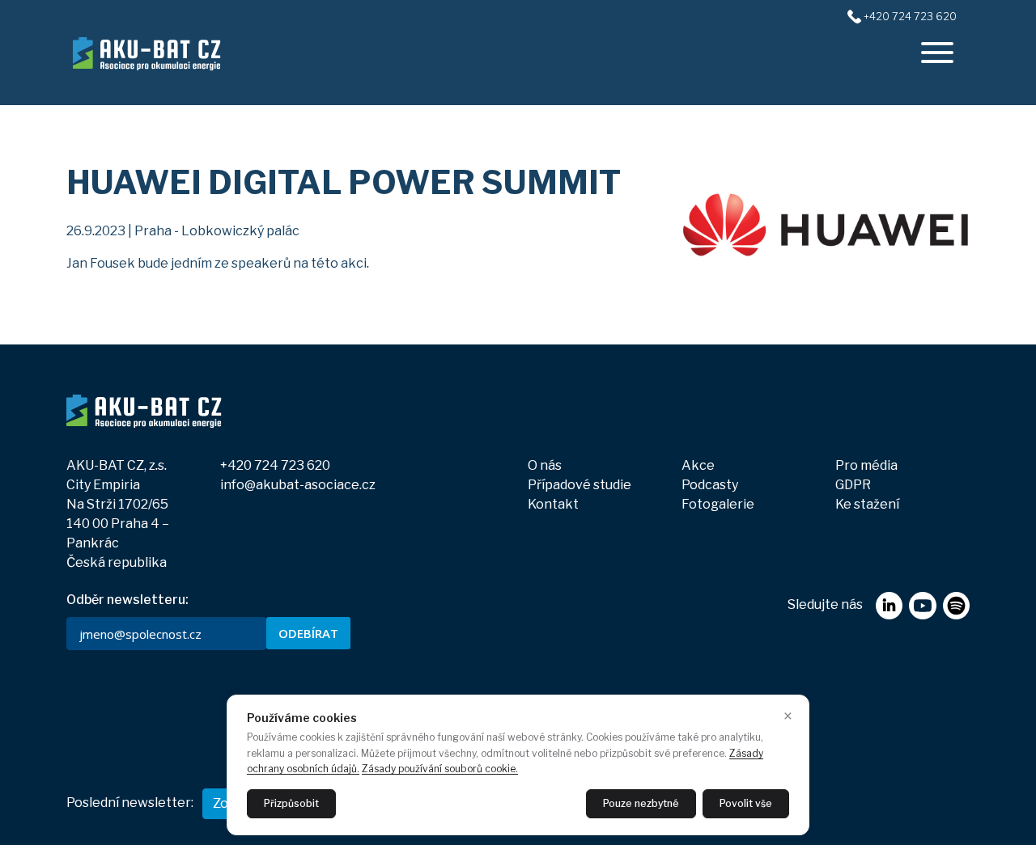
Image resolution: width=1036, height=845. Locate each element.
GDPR (853, 484)
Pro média (866, 465)
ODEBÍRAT (308, 633)
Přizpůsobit (291, 803)
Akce (698, 465)
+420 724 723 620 (910, 17)
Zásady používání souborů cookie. (440, 769)
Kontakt (553, 504)
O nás (545, 465)
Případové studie (579, 484)
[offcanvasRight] (937, 52)
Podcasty (709, 484)
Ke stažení (867, 504)
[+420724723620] (854, 15)
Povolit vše (746, 803)
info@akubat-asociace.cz (298, 484)
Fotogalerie (717, 504)
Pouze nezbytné (641, 803)
